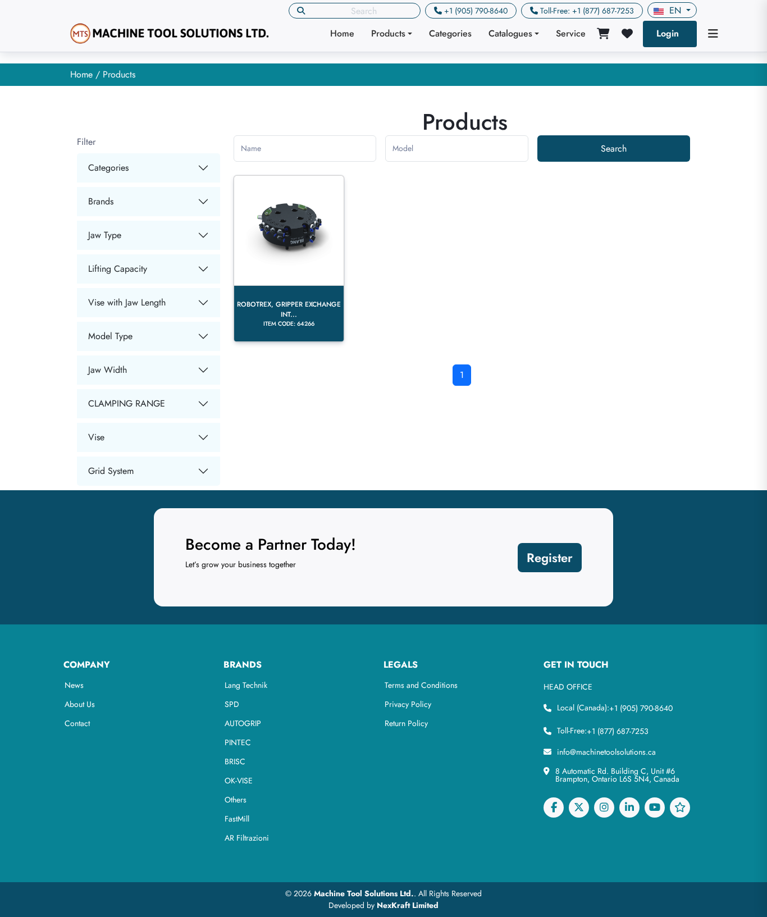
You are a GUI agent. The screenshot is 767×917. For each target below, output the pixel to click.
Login (667, 33)
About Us (80, 704)
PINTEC (238, 742)
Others (235, 800)
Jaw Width (107, 369)
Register (550, 558)
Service (571, 33)
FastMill (237, 819)
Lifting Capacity (117, 268)
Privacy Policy (408, 704)
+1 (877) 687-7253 (618, 731)
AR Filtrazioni (247, 838)
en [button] (675, 10)
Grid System (111, 470)
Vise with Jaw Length (127, 302)
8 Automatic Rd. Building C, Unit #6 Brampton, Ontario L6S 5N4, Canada (617, 775)
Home (342, 33)
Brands (100, 201)
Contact (77, 723)
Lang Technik (246, 685)
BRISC (235, 761)
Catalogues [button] (510, 33)
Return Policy (406, 723)
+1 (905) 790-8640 (476, 10)
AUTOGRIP (243, 723)
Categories (450, 33)
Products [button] (388, 33)
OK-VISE (239, 780)
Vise (96, 437)
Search (614, 148)
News (74, 685)
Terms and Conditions (421, 685)
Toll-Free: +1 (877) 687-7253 (587, 10)
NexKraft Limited (408, 905)
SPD (232, 704)
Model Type (110, 336)
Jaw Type (104, 235)
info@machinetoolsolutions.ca (606, 752)
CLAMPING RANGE (126, 403)
